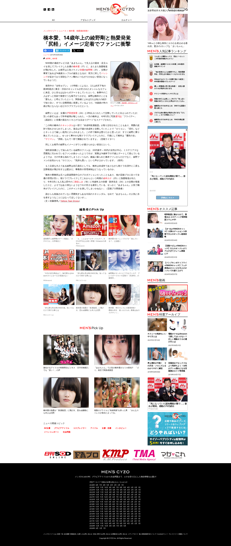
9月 (110, 487)
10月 (106, 487)
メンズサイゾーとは (50, 534)
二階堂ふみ (77, 181)
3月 (115, 485)
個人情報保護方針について (148, 534)
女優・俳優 (106, 428)
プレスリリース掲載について (178, 534)
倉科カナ (107, 178)
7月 (100, 485)
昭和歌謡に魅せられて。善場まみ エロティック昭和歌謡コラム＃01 (175, 217)
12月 (97, 487)
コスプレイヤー (79, 428)
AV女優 (47, 428)
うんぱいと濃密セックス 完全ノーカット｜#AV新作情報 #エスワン (169, 57)
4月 (111, 485)
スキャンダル (66, 125)
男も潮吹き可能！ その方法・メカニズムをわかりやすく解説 (157, 365)
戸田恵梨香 (72, 113)
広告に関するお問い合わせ (102, 534)
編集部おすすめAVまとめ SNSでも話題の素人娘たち (170, 107)
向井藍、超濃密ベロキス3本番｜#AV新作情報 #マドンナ (169, 65)
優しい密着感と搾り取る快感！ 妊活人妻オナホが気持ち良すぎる (169, 87)
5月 (108, 485)
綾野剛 (48, 58)
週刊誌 (118, 116)
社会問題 (66, 432)
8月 (97, 485)
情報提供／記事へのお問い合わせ (81, 534)
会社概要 (67, 534)
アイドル (94, 428)
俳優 (82, 69)
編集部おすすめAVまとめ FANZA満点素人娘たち (169, 120)
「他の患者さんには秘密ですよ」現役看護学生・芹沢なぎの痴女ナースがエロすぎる (169, 73)
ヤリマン (49, 139)
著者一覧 (60, 534)
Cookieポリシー (162, 534)
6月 (104, 485)
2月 (119, 485)
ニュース (46, 55)
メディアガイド (133, 534)
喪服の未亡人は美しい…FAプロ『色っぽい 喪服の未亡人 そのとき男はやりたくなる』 (169, 100)
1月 (122, 485)
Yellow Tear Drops (69, 201)
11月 (101, 487)
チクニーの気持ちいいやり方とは (166, 94)
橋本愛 (54, 58)
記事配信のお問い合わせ (119, 534)
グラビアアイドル (61, 428)
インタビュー (120, 428)
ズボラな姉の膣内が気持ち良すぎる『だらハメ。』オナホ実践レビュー (169, 114)
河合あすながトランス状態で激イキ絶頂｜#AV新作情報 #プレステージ (169, 80)
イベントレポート (51, 432)
